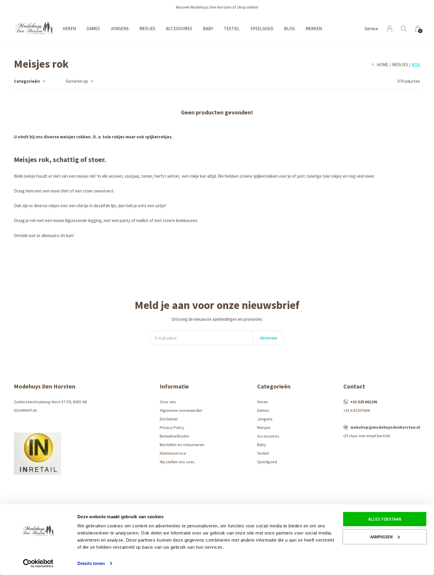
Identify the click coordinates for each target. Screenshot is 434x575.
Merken (314, 28)
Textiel (232, 28)
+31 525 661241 (363, 401)
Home (382, 64)
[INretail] (37, 453)
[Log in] (389, 28)
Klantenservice (173, 453)
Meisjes (147, 28)
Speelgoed (261, 28)
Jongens (119, 28)
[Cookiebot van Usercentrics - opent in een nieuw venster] (38, 563)
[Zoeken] (404, 28)
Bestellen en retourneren (182, 444)
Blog (289, 28)
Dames (93, 28)
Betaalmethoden (174, 436)
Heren (69, 28)
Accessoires (179, 28)
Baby (208, 28)
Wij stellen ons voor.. (178, 461)
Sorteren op (77, 81)
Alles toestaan (384, 519)
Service (371, 28)
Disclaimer (169, 419)
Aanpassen (381, 536)
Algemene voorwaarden (181, 410)
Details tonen (91, 563)
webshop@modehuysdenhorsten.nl (385, 427)
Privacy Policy (172, 427)
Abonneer (268, 338)
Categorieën (27, 81)
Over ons (168, 401)
